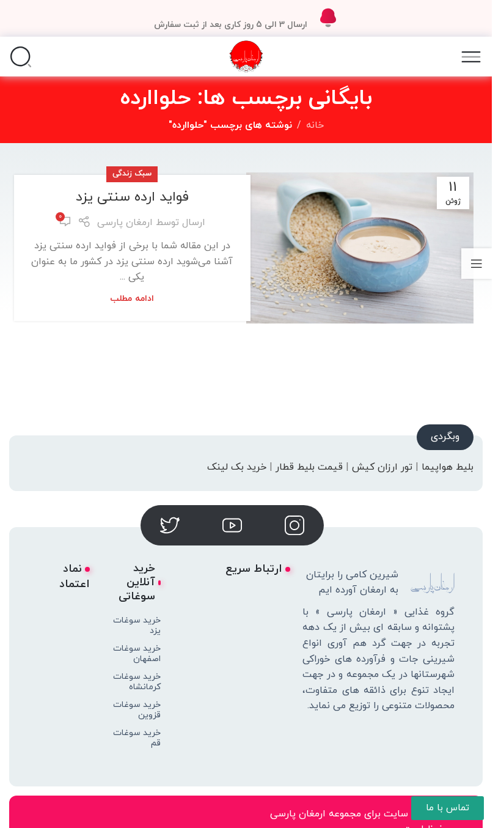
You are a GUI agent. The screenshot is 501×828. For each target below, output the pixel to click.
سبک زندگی (132, 173)
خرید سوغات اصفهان (137, 654)
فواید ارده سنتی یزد (132, 197)
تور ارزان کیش (382, 467)
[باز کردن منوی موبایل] (471, 57)
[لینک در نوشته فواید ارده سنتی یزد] (359, 248)
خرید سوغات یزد (137, 626)
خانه (315, 125)
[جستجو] (20, 57)
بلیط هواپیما (448, 467)
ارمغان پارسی (125, 222)
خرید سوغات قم (137, 738)
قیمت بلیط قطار (309, 467)
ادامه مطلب (132, 298)
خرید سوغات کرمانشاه (137, 682)
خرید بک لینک (236, 467)
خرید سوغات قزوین (137, 710)
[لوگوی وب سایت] (246, 55)
